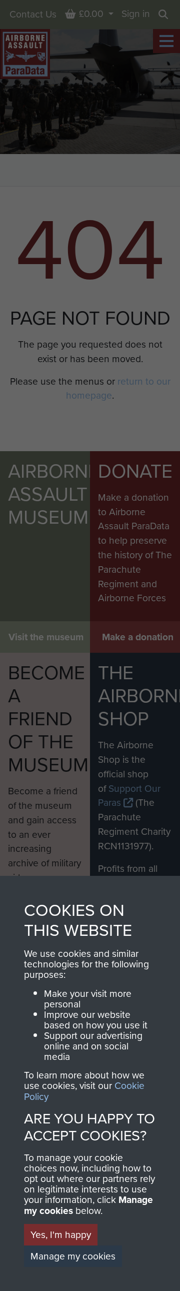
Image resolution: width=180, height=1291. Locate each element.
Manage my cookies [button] (73, 1255)
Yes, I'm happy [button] (60, 1234)
